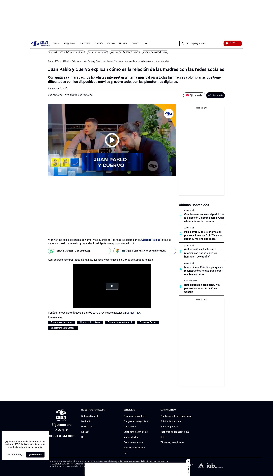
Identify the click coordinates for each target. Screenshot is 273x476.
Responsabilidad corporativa (175, 431)
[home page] (40, 43)
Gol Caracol (87, 426)
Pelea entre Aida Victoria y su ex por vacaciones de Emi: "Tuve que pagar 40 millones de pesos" (203, 235)
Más (145, 43)
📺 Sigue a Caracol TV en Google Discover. (144, 250)
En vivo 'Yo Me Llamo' (97, 52)
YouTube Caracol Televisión (155, 52)
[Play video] (112, 140)
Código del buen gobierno (136, 421)
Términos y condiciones (172, 442)
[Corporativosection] (191, 409)
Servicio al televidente (134, 447)
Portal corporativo (169, 426)
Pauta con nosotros (133, 442)
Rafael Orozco (190, 281)
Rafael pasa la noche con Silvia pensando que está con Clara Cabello (202, 288)
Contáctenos (130, 426)
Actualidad (189, 210)
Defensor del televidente (136, 431)
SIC (162, 437)
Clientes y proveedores (135, 416)
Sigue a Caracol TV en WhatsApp (73, 250)
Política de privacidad (171, 421)
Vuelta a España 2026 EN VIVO (124, 52)
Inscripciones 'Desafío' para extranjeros (66, 52)
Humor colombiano (90, 322)
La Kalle (85, 431)
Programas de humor (61, 322)
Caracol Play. (133, 312)
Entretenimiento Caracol (120, 322)
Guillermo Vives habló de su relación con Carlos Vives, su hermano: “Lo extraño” (200, 253)
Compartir (218, 95)
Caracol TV (53, 61)
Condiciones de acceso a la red (176, 416)
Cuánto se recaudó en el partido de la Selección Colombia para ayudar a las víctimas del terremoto (204, 218)
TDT (126, 453)
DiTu (83, 437)
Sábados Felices (70, 61)
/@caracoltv (196, 95)
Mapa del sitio (131, 437)
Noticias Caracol (89, 416)
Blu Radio (86, 421)
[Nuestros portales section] (105, 409)
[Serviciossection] (148, 409)
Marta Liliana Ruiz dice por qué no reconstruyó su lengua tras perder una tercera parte (203, 271)
